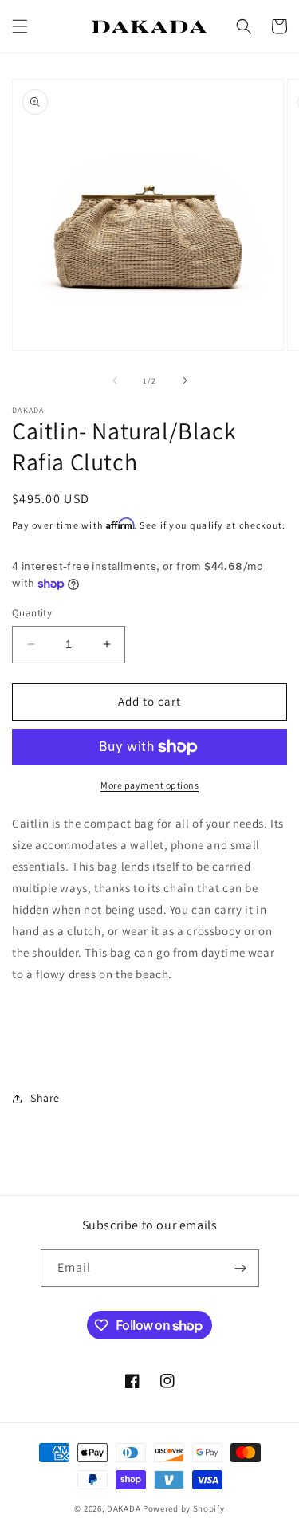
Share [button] (45, 1098)
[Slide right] (185, 380)
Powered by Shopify (184, 1508)
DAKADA (123, 1508)
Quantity (32, 613)
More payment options (149, 785)
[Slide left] (114, 380)
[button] (19, 26)
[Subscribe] (240, 1268)
